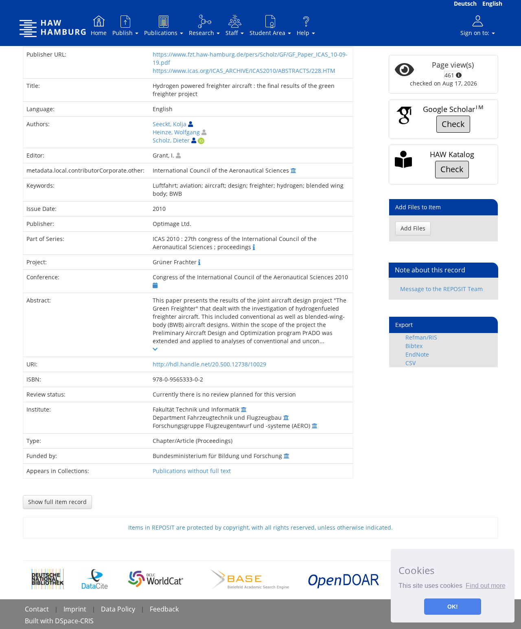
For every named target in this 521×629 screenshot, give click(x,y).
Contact (37, 609)
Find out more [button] (486, 585)
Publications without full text (192, 471)
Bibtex (413, 346)
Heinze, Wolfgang (176, 132)
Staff (232, 33)
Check (453, 123)
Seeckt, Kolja (169, 124)
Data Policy (118, 609)
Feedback (164, 609)
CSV (410, 363)
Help (304, 33)
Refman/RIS (421, 337)
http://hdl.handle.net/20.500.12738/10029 (209, 364)
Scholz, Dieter (171, 140)
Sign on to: (475, 33)
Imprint (74, 609)
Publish (123, 33)
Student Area (268, 33)
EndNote (417, 354)
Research (202, 33)
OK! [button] (452, 606)
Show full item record (57, 502)
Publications (161, 33)
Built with (40, 620)
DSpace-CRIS (74, 620)
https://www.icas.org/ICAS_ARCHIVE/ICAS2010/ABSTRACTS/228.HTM (244, 71)
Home (99, 33)
